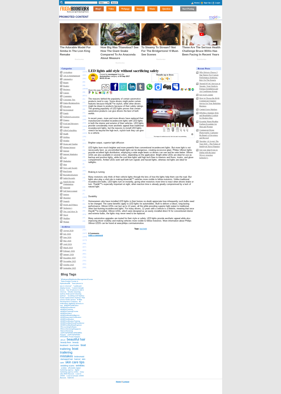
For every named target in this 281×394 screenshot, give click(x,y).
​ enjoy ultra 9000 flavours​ (72, 373)
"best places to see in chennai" (71, 284)
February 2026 (69, 251)
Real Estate (67, 171)
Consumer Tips (69, 99)
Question (166, 9)
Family (66, 113)
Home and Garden (70, 144)
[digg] (167, 90)
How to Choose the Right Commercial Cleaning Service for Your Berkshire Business (210, 102)
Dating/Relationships (71, 103)
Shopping (67, 197)
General (66, 127)
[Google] (189, 90)
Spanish (66, 201)
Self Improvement (70, 191)
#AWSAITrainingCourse (69, 311)
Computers (67, 96)
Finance (66, 120)
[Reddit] (106, 90)
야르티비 (70, 378)
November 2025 (69, 261)
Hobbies (66, 137)
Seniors (66, 194)
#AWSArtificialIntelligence (70, 315)
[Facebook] (114, 90)
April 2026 (67, 244)
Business (66, 89)
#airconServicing (66, 331)
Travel (65, 215)
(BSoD (62, 340)
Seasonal (66, 187)
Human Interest (69, 147)
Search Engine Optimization (69, 182)
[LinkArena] (96, 93)
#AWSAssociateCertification (70, 317)
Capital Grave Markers (208, 109)
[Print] (107, 93)
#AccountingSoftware (68, 327)
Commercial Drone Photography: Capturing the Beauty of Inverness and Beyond (208, 134)
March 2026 (68, 247)
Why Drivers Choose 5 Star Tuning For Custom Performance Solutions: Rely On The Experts (209, 76)
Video (111, 9)
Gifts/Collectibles (70, 130)
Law (65, 157)
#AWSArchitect (66, 313)
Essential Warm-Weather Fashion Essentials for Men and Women (208, 124)
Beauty (66, 82)
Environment (68, 109)
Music (152, 9)
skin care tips (74, 362)
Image (139, 9)
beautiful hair (76, 339)
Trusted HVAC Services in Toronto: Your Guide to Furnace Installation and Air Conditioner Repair (209, 87)
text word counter (206, 94)
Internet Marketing (70, 154)
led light (143, 229)
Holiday (66, 140)
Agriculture (67, 72)
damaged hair (66, 359)
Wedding (66, 218)
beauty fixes (65, 342)
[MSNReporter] (185, 90)
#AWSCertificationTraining (70, 321)
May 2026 (67, 240)
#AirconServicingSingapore (70, 329)
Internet (66, 150)
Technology (67, 208)
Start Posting (188, 9)
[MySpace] (176, 90)
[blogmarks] (93, 93)
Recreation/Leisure (70, 174)
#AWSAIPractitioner (67, 307)
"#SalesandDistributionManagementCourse (76, 279)
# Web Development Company (71, 300)
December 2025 (69, 257)
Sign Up (207, 3)
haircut (77, 359)
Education (67, 106)
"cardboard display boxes (70, 287)
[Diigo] (158, 90)
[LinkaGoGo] (100, 93)
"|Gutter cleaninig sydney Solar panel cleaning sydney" (70, 294)
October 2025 (68, 264)
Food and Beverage (71, 123)
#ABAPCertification (71, 305)
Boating (66, 86)
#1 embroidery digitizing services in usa (72, 303)
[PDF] (111, 93)
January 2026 (68, 254)
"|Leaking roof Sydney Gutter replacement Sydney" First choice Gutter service (72, 298)
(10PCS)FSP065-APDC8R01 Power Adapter (70, 336)
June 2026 (67, 237)
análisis (63, 368)
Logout (126, 382)
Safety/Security (69, 178)
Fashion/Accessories (71, 116)
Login (217, 3)
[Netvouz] (104, 93)
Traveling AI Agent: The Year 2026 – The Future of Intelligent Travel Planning (209, 144)
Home (196, 3)
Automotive (68, 79)
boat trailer (74, 345)
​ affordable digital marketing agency (70, 369)
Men (65, 164)
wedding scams (67, 366)
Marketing (67, 161)
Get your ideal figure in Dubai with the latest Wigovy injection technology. (208, 153)
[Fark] (89, 93)
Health (65, 133)
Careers (66, 92)
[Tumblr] (141, 90)
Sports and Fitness (70, 204)
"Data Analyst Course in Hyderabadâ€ (69, 282)
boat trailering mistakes (69, 352)
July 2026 (67, 234)
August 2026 (68, 230)
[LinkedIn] (132, 90)
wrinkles (80, 365)
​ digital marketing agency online (69, 371)
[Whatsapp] (150, 90)
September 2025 (69, 268)
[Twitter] (123, 90)
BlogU (98, 9)
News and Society (70, 168)
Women (66, 221)
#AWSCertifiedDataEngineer (71, 325)
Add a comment (95, 235)
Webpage (125, 9)
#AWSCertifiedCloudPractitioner (72, 323)
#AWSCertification (67, 319)
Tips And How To (70, 211)
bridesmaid (79, 356)
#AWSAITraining (66, 309)
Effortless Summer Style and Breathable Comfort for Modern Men (209, 115)
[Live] (182, 90)
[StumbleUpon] (192, 90)
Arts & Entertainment (71, 75)
